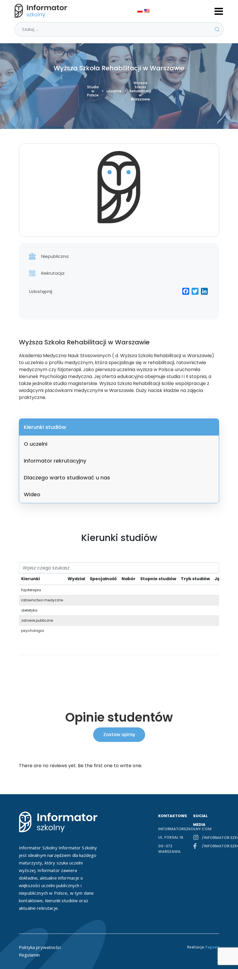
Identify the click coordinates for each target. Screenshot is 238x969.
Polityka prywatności (40, 947)
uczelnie (114, 91)
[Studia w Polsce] (42, 10)
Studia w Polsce (93, 91)
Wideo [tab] (32, 494)
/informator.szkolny (210, 837)
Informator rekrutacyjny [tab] (55, 460)
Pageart (212, 947)
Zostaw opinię (119, 734)
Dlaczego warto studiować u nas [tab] (67, 477)
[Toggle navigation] (218, 10)
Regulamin (29, 955)
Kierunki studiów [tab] (45, 427)
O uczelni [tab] (35, 443)
